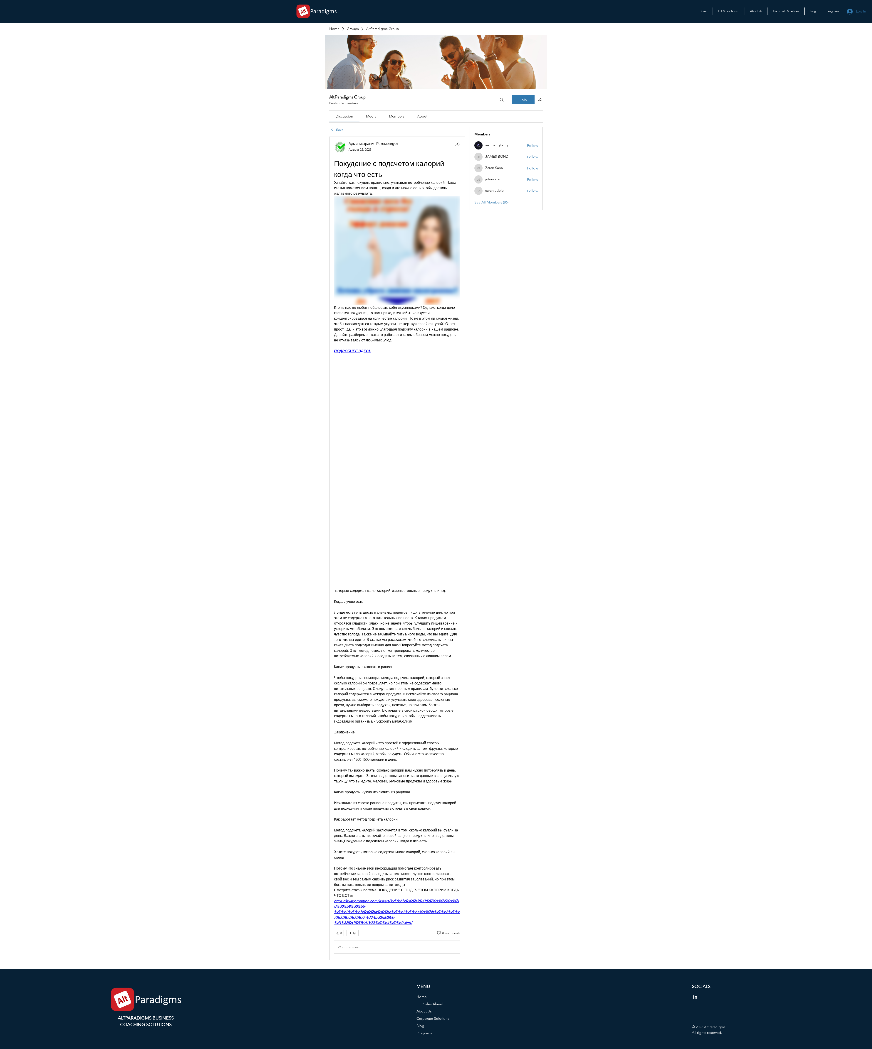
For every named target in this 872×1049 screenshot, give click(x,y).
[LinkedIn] (695, 997)
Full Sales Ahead (429, 1004)
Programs (424, 1033)
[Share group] (540, 99)
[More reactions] (353, 933)
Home (421, 997)
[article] (397, 548)
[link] (344, 116)
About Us (424, 1011)
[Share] (457, 144)
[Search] (501, 99)
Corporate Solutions (432, 1018)
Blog (420, 1026)
